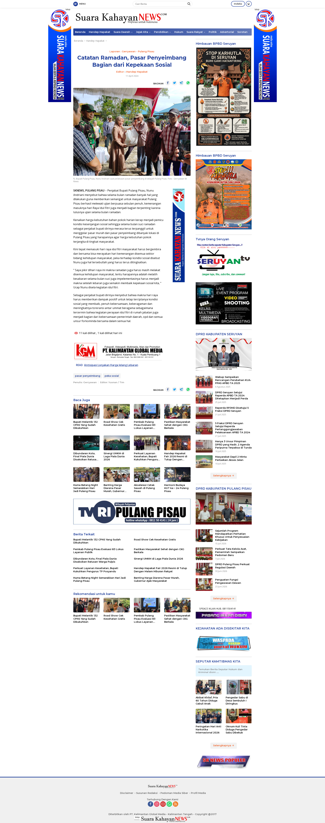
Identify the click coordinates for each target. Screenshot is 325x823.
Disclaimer (126, 793)
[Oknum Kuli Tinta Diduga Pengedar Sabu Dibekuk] (239, 716)
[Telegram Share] (181, 82)
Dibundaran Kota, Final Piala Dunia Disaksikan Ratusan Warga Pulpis (85, 456)
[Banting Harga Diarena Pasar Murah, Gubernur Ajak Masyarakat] (117, 474)
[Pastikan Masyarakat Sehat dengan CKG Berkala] (177, 411)
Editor (120, 71)
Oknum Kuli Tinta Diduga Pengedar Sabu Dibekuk (237, 729)
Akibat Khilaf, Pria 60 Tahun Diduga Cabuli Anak (207, 700)
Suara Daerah (122, 32)
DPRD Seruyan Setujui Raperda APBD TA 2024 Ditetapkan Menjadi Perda (231, 395)
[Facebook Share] (167, 82)
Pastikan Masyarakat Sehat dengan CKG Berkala (177, 425)
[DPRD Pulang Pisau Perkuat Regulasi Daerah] (204, 569)
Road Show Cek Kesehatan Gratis (114, 423)
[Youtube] (163, 804)
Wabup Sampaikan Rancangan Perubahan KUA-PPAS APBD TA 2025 (233, 380)
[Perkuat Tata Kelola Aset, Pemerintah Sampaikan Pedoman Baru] (204, 553)
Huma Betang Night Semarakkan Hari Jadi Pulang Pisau (85, 488)
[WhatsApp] (169, 804)
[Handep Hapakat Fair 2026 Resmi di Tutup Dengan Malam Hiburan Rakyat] (177, 442)
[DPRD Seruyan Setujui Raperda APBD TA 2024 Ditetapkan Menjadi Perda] (204, 397)
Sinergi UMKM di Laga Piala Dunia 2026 (114, 456)
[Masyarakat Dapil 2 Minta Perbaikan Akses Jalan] (204, 461)
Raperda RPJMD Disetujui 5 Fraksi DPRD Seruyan (232, 409)
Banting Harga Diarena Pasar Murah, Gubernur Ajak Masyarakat (114, 488)
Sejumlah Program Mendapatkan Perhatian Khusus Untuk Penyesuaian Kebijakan (232, 535)
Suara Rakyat (195, 32)
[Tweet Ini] (174, 82)
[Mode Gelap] (249, 4)
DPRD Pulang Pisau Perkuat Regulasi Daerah (232, 566)
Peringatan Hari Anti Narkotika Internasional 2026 (208, 729)
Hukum (178, 32)
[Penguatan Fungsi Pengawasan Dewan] (204, 584)
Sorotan (242, 32)
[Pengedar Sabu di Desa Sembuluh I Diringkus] (239, 687)
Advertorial (227, 32)
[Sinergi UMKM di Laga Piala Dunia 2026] (117, 442)
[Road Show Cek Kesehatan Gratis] (117, 411)
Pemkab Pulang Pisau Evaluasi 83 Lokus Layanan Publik (144, 425)
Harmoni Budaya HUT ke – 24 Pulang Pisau (176, 488)
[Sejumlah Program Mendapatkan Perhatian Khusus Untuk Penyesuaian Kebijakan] (204, 535)
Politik (213, 32)
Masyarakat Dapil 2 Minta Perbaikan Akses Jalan (231, 458)
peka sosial (112, 375)
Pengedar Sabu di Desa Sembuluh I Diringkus (237, 700)
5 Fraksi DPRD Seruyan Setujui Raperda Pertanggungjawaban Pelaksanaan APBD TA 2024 (232, 428)
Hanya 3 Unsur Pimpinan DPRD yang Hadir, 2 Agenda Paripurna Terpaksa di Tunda (233, 444)
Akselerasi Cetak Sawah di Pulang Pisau (144, 488)
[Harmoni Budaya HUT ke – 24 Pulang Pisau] (177, 474)
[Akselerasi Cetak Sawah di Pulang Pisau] (147, 474)
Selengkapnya (222, 475)
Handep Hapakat (99, 32)
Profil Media (198, 793)
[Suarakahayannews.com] (120, 17)
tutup (68, 9)
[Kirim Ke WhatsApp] (188, 82)
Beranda (80, 32)
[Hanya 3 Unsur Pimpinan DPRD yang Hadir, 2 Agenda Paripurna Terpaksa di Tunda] (204, 446)
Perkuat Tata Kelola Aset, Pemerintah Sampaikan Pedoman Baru (231, 552)
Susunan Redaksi (147, 793)
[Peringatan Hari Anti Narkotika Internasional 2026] (209, 716)
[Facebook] (150, 804)
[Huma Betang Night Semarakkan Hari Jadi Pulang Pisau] (86, 474)
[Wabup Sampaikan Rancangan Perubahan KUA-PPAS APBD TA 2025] (204, 382)
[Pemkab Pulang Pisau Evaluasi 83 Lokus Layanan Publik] (147, 411)
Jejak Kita (142, 32)
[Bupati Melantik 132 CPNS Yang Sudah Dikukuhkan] (86, 411)
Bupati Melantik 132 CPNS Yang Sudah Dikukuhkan (85, 425)
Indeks (238, 3)
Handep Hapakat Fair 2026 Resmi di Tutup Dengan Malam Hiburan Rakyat (175, 456)
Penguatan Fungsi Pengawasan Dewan (228, 581)
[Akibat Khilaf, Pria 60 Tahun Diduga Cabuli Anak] (209, 687)
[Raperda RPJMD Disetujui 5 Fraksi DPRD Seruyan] (204, 412)
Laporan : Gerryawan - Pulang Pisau (132, 51)
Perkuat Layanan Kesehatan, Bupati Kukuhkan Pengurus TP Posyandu (146, 456)
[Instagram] (156, 804)
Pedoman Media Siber (174, 793)
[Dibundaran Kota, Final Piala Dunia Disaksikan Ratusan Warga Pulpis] (86, 442)
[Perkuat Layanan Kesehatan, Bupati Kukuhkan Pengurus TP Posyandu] (147, 442)
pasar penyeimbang (87, 375)
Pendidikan (161, 32)
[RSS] (175, 804)
